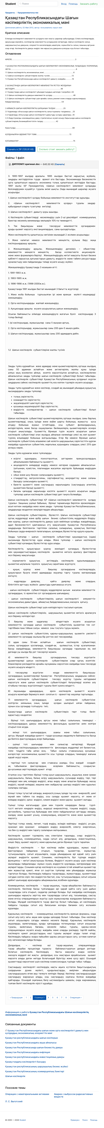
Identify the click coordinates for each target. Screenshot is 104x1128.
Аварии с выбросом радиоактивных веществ (73, 1095)
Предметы (10, 13)
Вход (63, 3)
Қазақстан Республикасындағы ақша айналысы (30, 1042)
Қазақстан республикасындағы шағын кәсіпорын (31, 1037)
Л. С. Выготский (13, 1101)
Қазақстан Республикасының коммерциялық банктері (34, 1071)
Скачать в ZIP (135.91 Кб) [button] (20, 149)
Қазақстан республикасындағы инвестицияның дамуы (34, 1057)
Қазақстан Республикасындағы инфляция (27, 1052)
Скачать (59, 164)
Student (23, 1120)
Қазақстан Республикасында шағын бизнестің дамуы (34, 1047)
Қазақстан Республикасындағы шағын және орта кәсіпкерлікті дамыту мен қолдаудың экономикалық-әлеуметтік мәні (46, 1031)
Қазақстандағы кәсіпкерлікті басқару (25, 1061)
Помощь (73, 3)
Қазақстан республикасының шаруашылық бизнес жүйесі (36, 1066)
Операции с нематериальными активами (27, 1094)
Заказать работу (89, 3)
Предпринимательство (28, 13)
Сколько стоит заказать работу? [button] (56, 149)
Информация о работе (47, 1013)
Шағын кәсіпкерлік (15, 1076)
